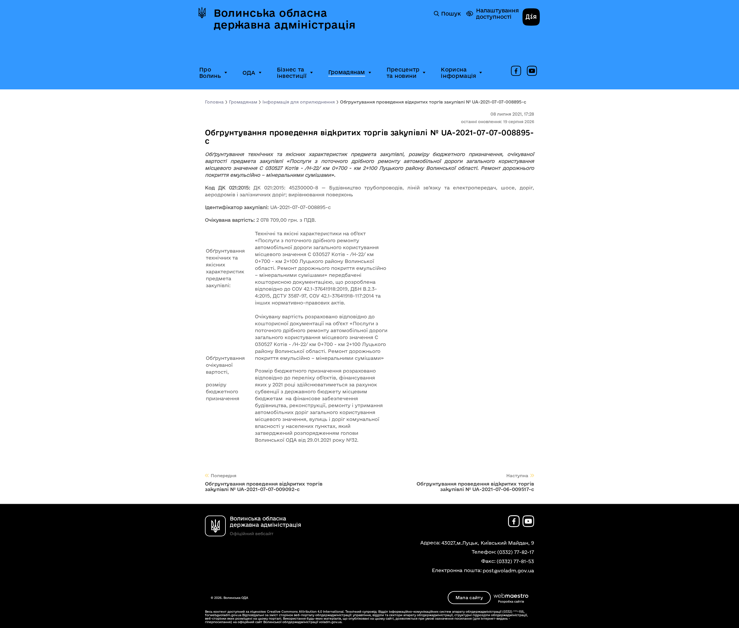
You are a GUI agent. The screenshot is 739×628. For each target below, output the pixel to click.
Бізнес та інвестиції (292, 72)
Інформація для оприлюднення (298, 101)
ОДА (248, 72)
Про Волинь (210, 72)
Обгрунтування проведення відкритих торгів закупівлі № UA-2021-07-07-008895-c (433, 101)
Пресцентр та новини (403, 72)
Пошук (451, 13)
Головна (214, 101)
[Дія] (531, 17)
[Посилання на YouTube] (532, 71)
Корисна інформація (458, 72)
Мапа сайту (469, 597)
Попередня (223, 475)
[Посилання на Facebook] (516, 71)
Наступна (517, 475)
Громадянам (346, 72)
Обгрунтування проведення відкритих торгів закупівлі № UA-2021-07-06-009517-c (475, 486)
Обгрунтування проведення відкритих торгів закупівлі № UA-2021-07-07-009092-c (263, 486)
